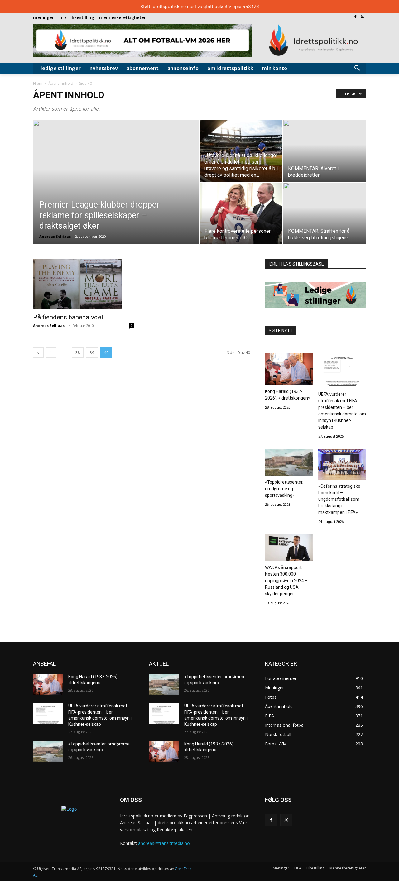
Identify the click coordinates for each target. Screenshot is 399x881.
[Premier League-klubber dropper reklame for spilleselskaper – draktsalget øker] (116, 192)
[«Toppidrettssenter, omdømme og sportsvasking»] (289, 463)
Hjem (37, 83)
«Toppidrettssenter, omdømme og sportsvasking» (284, 489)
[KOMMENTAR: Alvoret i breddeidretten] (324, 151)
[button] (357, 68)
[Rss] (362, 17)
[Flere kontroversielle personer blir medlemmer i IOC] (241, 213)
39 (92, 352)
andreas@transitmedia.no (164, 843)
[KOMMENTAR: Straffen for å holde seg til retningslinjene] (324, 213)
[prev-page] (38, 352)
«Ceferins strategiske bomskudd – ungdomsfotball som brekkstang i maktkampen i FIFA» (339, 499)
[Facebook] (355, 17)
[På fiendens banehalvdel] (83, 284)
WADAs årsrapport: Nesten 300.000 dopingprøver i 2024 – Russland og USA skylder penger (286, 580)
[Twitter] (286, 820)
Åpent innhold (60, 83)
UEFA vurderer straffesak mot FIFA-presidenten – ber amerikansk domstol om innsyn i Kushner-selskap (342, 410)
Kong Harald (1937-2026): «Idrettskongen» (287, 394)
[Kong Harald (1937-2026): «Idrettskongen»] (289, 370)
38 (77, 352)
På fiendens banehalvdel (68, 317)
